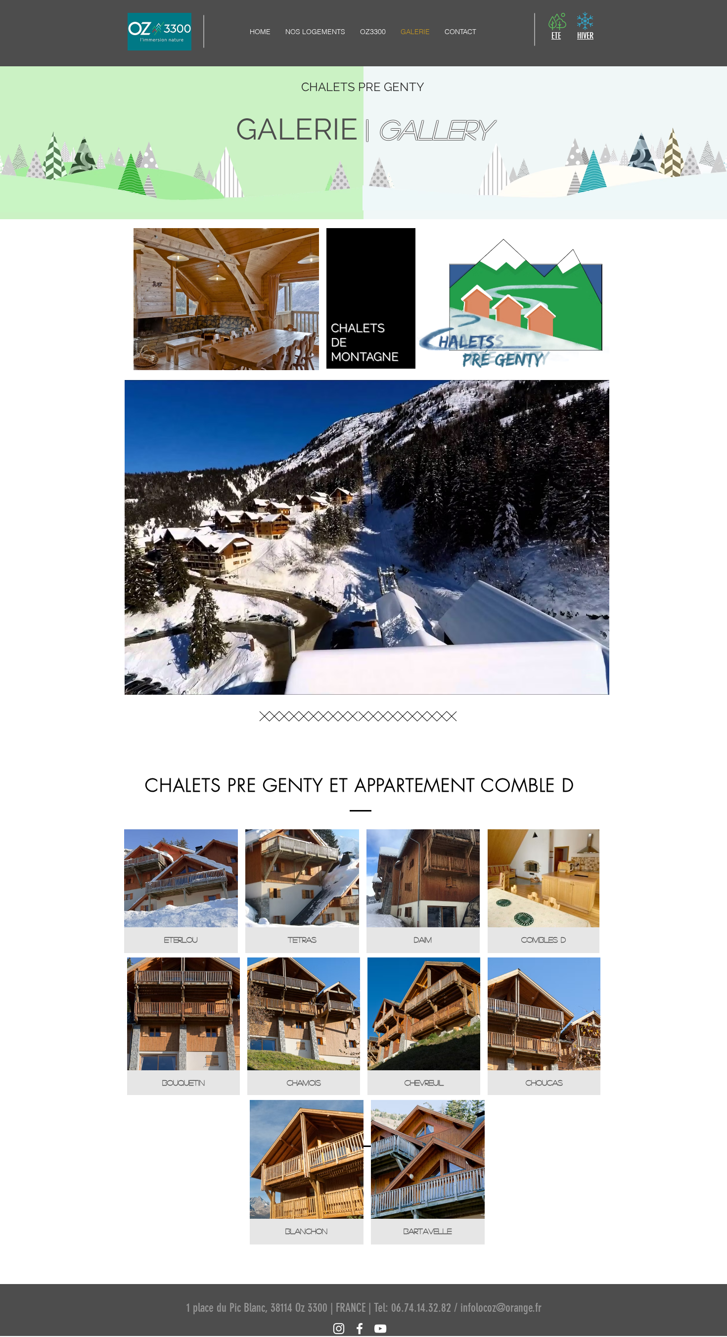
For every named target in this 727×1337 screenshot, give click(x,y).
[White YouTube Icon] (380, 1328)
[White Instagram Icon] (338, 1328)
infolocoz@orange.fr (501, 1308)
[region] (367, 537)
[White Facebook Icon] (359, 1328)
